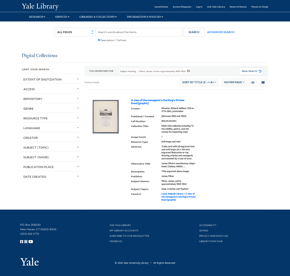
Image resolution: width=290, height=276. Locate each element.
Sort (198, 82)
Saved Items (161, 6)
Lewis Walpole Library (172, 193)
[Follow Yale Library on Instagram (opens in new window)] (25, 241)
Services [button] (61, 16)
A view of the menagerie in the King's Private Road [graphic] (157, 102)
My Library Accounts (124, 230)
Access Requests (182, 6)
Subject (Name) (36, 157)
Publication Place (38, 167)
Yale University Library (40, 6)
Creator (30, 138)
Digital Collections (39, 55)
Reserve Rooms (238, 6)
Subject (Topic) (36, 147)
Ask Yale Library (216, 6)
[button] (194, 32)
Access (29, 89)
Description (107, 40)
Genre (28, 108)
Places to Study (259, 6)
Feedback (116, 241)
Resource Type (35, 118)
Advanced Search (220, 32)
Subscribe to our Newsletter (129, 236)
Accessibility (207, 225)
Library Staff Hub (211, 241)
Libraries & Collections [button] (97, 16)
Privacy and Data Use (213, 236)
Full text (121, 40)
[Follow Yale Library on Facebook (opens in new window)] (21, 241)
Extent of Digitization (42, 79)
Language (31, 128)
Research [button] (36, 16)
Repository (32, 99)
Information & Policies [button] (144, 16)
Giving (203, 230)
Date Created (34, 177)
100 (233, 82)
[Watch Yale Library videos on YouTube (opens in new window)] (31, 241)
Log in (199, 6)
